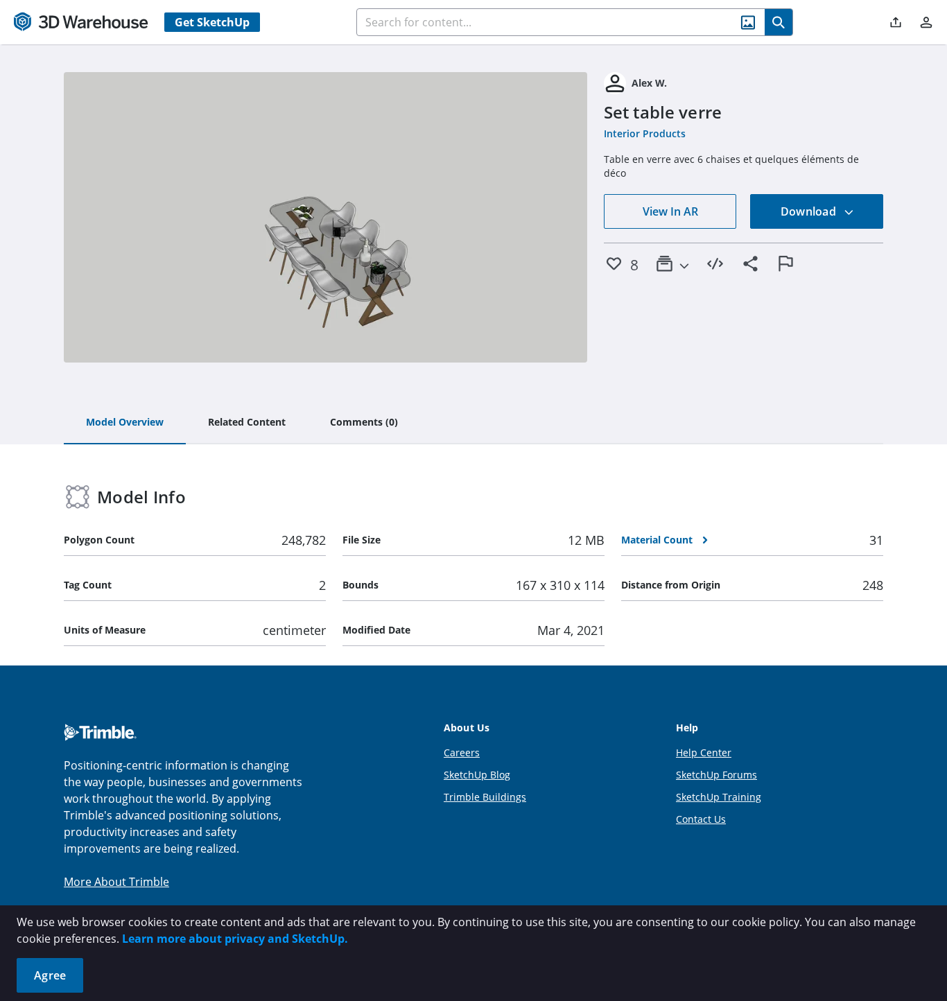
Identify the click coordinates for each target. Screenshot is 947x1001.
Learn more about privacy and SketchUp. (235, 938)
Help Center (703, 752)
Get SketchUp (212, 22)
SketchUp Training (718, 796)
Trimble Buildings (485, 796)
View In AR (670, 211)
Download (810, 211)
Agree (50, 975)
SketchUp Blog (477, 774)
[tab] (125, 422)
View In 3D (325, 217)
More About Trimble (116, 881)
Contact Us (701, 819)
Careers (462, 752)
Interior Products (645, 133)
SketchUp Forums (716, 774)
